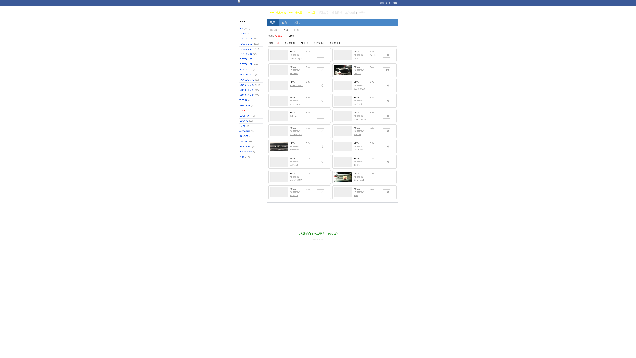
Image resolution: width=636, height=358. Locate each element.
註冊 (388, 3)
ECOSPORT (247, 116)
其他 (245, 157)
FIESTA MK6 (247, 59)
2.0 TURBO (319, 43)
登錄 (395, 3)
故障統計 (350, 12)
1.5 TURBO (290, 43)
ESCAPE (246, 121)
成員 (297, 22)
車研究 (362, 12)
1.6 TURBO (335, 43)
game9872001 (360, 89)
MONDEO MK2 (249, 80)
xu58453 (358, 104)
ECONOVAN (247, 151)
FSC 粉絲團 (295, 12)
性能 (285, 30)
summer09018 (360, 119)
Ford (242, 21)
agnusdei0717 (296, 180)
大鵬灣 (291, 36)
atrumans (294, 73)
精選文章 (324, 12)
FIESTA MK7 (248, 64)
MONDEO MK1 (248, 74)
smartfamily (295, 104)
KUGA (245, 110)
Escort (244, 33)
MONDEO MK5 (249, 95)
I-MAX (244, 126)
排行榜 (274, 30)
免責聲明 (319, 233)
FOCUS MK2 (249, 44)
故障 (285, 22)
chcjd (356, 58)
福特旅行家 (246, 131)
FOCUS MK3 (249, 49)
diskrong (294, 116)
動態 (296, 30)
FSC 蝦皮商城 (278, 12)
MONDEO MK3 (249, 85)
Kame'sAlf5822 (296, 85)
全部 (277, 43)
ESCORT (245, 141)
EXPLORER (247, 146)
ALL (244, 28)
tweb (356, 195)
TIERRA (245, 100)
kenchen (357, 73)
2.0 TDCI (304, 43)
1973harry (358, 150)
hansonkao (294, 150)
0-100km (278, 36)
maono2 (357, 134)
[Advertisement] (318, 217)
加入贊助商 (304, 233)
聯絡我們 (333, 233)
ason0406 (294, 195)
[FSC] (239, 1)
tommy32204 (296, 134)
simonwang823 (296, 58)
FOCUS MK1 (248, 38)
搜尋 (382, 3)
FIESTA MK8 (247, 69)
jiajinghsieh (359, 180)
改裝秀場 (337, 12)
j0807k (357, 165)
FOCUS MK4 (248, 54)
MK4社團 (310, 12)
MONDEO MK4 (249, 90)
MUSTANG (246, 105)
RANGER (245, 136)
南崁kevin (294, 165)
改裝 (272, 22)
